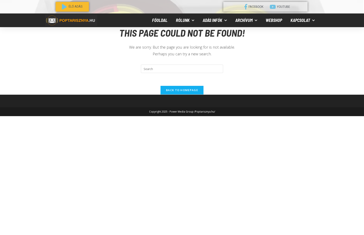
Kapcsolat (300, 20)
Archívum (244, 20)
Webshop (274, 20)
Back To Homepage (182, 90)
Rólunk (183, 20)
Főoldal (159, 20)
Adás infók (212, 20)
